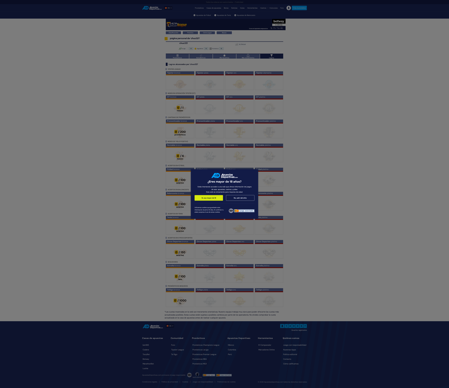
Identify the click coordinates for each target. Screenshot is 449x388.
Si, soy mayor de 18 (209, 198)
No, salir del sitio (240, 198)
